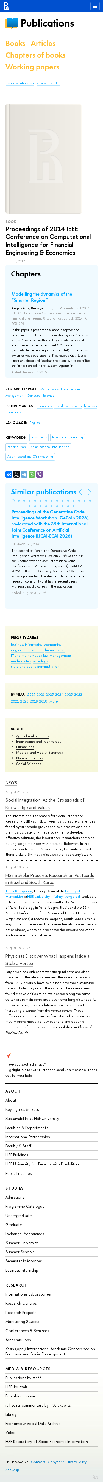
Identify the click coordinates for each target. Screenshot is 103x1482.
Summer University (21, 1242)
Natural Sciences (29, 758)
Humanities (25, 746)
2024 (59, 694)
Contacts (38, 1461)
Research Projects (20, 1312)
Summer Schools (19, 1251)
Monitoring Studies (22, 1321)
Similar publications (43, 492)
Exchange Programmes (24, 1233)
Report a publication (20, 83)
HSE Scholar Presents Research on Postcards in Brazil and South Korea (49, 878)
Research (16, 1285)
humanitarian (55, 649)
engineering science (27, 649)
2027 (31, 694)
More (53, 701)
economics (52, 644)
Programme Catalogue (24, 1206)
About (13, 1091)
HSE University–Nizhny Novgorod (53, 896)
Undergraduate (18, 1215)
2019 (34, 701)
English (35, 423)
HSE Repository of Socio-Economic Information (46, 1441)
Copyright (56, 1461)
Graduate (13, 1224)
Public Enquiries (18, 1173)
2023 (69, 694)
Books (15, 43)
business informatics (26, 644)
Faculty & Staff (18, 1145)
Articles (43, 43)
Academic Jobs (18, 1339)
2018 (43, 701)
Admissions (14, 1197)
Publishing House (20, 1396)
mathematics (21, 660)
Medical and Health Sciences (39, 752)
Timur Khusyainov (18, 890)
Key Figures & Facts (22, 1109)
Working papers (32, 67)
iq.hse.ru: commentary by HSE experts (38, 1405)
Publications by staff (23, 1377)
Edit (95, 1476)
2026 (40, 694)
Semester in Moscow (23, 1260)
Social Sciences (28, 763)
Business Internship (21, 1270)
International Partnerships (27, 1136)
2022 (78, 694)
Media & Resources (28, 1368)
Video (10, 1432)
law (45, 655)
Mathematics (49, 389)
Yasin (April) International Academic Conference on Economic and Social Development (50, 1351)
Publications (47, 23)
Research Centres (21, 1303)
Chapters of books (35, 55)
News (11, 782)
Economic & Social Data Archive (32, 1423)
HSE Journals (16, 1386)
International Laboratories (28, 1294)
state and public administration (35, 666)
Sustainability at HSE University (32, 1118)
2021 (15, 701)
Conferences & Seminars (27, 1330)
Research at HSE (48, 83)
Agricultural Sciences (32, 735)
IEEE (13, 261)
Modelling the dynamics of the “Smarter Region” (42, 297)
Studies (14, 1188)
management (60, 655)
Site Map (12, 1469)
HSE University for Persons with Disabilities (42, 1164)
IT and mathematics (26, 655)
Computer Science (41, 395)
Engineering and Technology (38, 741)
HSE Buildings (16, 1154)
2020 (24, 701)
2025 (50, 694)
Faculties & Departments (26, 1127)
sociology (40, 660)
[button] (13, 501)
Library (11, 1414)
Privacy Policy (76, 1461)
